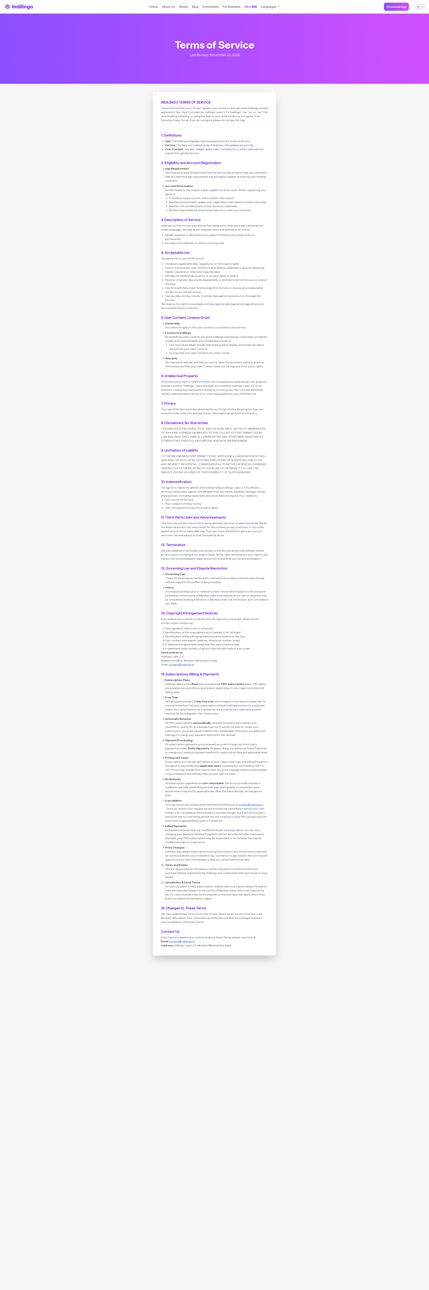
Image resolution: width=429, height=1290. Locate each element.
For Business (231, 7)
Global (183, 7)
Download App (396, 6)
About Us (168, 7)
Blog (195, 7)
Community (210, 7)
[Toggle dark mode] (420, 6)
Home (153, 7)
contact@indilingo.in (181, 664)
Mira (250, 7)
